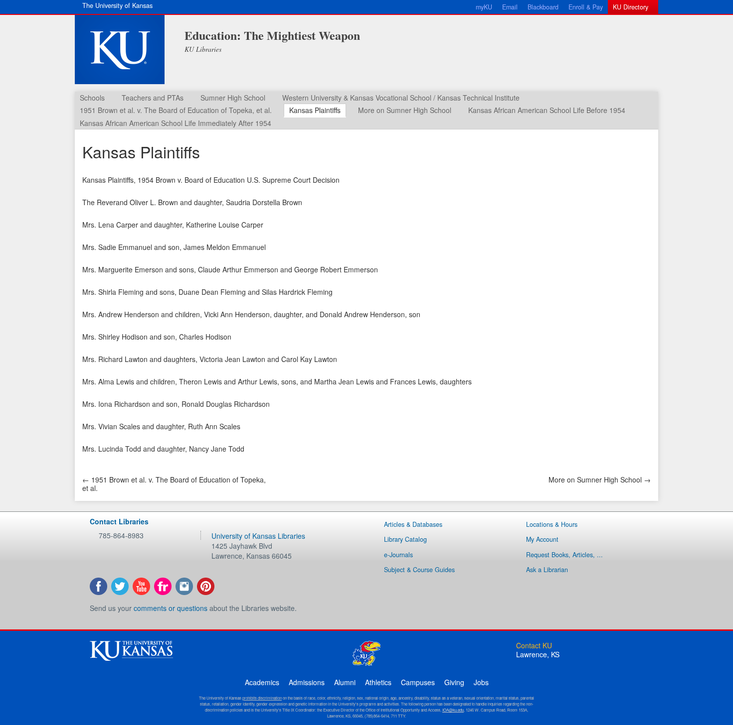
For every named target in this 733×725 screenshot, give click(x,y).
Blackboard (543, 6)
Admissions (307, 682)
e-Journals (398, 554)
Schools (92, 98)
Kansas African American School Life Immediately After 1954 (175, 123)
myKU (484, 6)
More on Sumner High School (404, 110)
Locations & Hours (551, 524)
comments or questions (170, 608)
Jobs (481, 682)
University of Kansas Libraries (258, 536)
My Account (542, 539)
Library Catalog (405, 539)
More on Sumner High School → (600, 479)
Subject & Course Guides (419, 569)
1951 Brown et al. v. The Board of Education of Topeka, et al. (176, 110)
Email (510, 6)
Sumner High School (232, 98)
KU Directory (630, 6)
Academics (262, 682)
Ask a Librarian (547, 569)
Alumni (345, 682)
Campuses (418, 682)
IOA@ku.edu (453, 710)
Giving (454, 682)
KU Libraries (202, 49)
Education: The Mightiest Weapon (272, 35)
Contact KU (534, 645)
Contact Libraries (119, 521)
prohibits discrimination (262, 698)
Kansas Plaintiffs (315, 110)
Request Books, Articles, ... (564, 554)
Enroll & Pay (585, 6)
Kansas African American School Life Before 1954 (546, 110)
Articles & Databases (413, 524)
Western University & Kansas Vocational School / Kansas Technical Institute (401, 98)
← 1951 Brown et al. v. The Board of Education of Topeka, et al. (174, 484)
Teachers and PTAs (152, 98)
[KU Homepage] (120, 49)
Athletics (378, 682)
